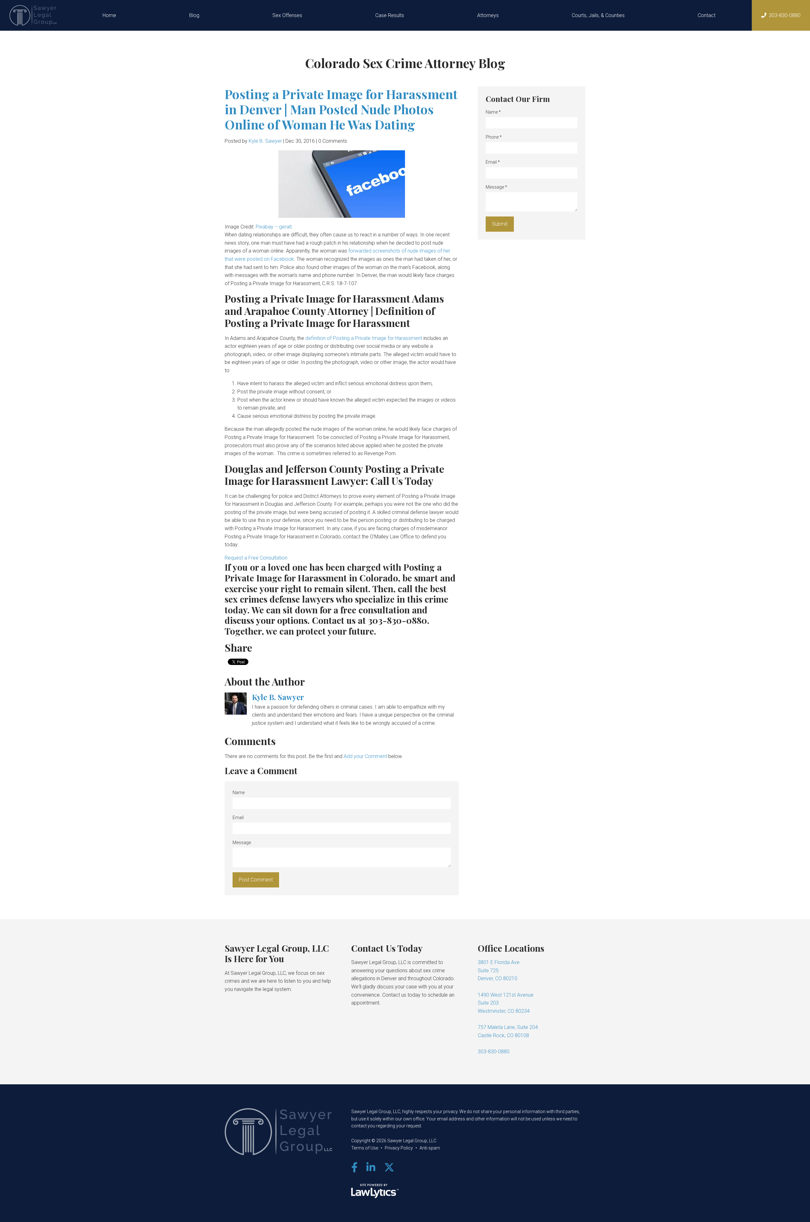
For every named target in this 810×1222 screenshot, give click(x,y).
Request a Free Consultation (256, 558)
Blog (194, 15)
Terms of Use (364, 1147)
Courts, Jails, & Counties (598, 15)
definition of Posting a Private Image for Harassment (363, 338)
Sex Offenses (287, 15)
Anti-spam (430, 1147)
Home (109, 15)
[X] (389, 1168)
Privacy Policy (399, 1147)
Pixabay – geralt (274, 227)
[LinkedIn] (370, 1168)
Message (242, 842)
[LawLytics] (375, 1191)
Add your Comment (365, 756)
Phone (494, 137)
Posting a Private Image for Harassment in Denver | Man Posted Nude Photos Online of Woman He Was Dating (341, 109)
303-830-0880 (785, 15)
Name (239, 792)
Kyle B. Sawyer (265, 141)
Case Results (389, 15)
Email (238, 817)
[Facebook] (354, 1168)
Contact (706, 15)
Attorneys (488, 15)
